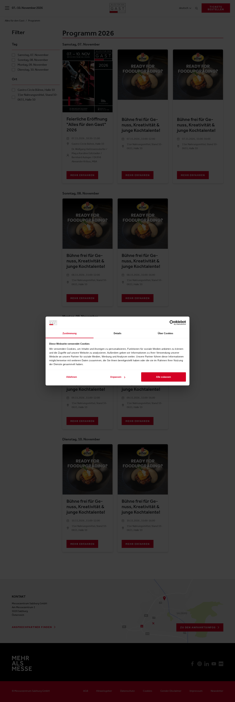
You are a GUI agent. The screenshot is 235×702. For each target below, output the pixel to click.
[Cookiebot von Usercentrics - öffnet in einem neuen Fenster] (172, 322)
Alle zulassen (163, 377)
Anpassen (115, 377)
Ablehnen (71, 377)
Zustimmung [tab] (70, 333)
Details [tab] (117, 333)
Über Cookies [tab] (165, 333)
